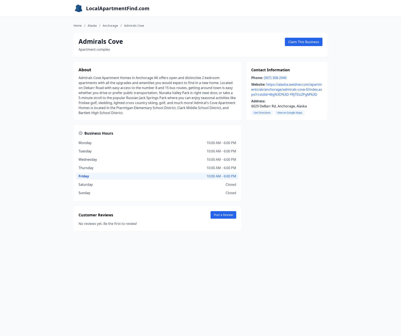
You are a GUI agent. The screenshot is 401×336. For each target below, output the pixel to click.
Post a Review (223, 215)
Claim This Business (303, 42)
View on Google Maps (289, 112)
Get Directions (262, 112)
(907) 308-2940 (275, 77)
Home (78, 26)
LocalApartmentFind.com (118, 8)
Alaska (92, 26)
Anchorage (110, 26)
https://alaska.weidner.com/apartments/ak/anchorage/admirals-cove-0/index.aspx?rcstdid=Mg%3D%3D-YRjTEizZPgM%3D (286, 89)
